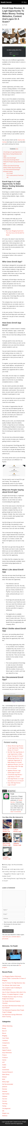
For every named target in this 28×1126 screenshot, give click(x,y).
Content (4, 1045)
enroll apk (6, 869)
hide (17, 148)
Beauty (4, 1028)
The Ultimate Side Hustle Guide (11, 985)
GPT (3, 1062)
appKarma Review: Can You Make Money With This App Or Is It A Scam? (15, 766)
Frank (10, 173)
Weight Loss (5, 1113)
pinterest (4, 1086)
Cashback (5, 1040)
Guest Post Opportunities (17, 1123)
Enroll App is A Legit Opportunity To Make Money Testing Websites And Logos (13, 154)
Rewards (4, 1091)
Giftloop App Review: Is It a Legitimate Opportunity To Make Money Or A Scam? (15, 760)
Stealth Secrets (6, 2)
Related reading (8, 171)
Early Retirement (7, 1052)
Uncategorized (6, 1108)
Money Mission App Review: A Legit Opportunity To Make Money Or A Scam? (15, 748)
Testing (4, 1106)
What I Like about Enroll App (11, 165)
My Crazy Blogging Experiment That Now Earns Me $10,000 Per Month (15, 233)
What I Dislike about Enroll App (11, 167)
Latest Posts (12, 791)
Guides (4, 1064)
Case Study (5, 1038)
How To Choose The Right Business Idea (13, 983)
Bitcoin (4, 1033)
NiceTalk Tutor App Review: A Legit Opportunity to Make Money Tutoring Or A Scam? (16, 754)
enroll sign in (13, 871)
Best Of (4, 1031)
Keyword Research (7, 1072)
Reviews (4, 867)
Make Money (5, 1074)
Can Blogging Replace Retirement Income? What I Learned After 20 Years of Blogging (14, 978)
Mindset (4, 1077)
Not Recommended (17, 864)
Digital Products (6, 1050)
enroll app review (15, 869)
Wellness (4, 1115)
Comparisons (6, 1043)
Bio (5, 791)
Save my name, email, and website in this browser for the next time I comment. (14, 924)
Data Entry (5, 1048)
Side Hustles (5, 1094)
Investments (5, 1069)
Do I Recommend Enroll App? (11, 169)
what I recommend (15, 811)
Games (4, 1060)
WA (3, 1111)
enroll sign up (21, 871)
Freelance (5, 1057)
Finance (4, 1055)
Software (4, 1096)
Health (4, 1067)
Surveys (4, 1101)
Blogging (4, 1035)
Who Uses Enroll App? (9, 158)
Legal (3, 1121)
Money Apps (7, 864)
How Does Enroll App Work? (11, 159)
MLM (3, 1079)
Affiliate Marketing (7, 1026)
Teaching (4, 1103)
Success (4, 1098)
